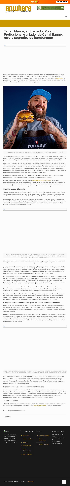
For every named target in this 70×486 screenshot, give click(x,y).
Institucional (26, 435)
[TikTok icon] (60, 481)
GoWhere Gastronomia (42, 439)
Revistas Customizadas (27, 450)
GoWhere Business (44, 444)
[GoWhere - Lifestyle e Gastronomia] (18, 9)
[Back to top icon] (64, 482)
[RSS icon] (58, 481)
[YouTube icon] (50, 481)
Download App (27, 445)
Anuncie (25, 442)
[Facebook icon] (48, 481)
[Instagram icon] (54, 481)
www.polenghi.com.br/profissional (41, 180)
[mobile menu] (5, 17)
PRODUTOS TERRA (62, 1)
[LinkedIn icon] (52, 481)
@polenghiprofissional (40, 405)
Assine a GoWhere (28, 439)
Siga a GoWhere (27, 454)
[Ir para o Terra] (35, 2)
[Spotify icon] (56, 481)
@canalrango (59, 78)
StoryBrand (31, 481)
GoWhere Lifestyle (44, 435)
